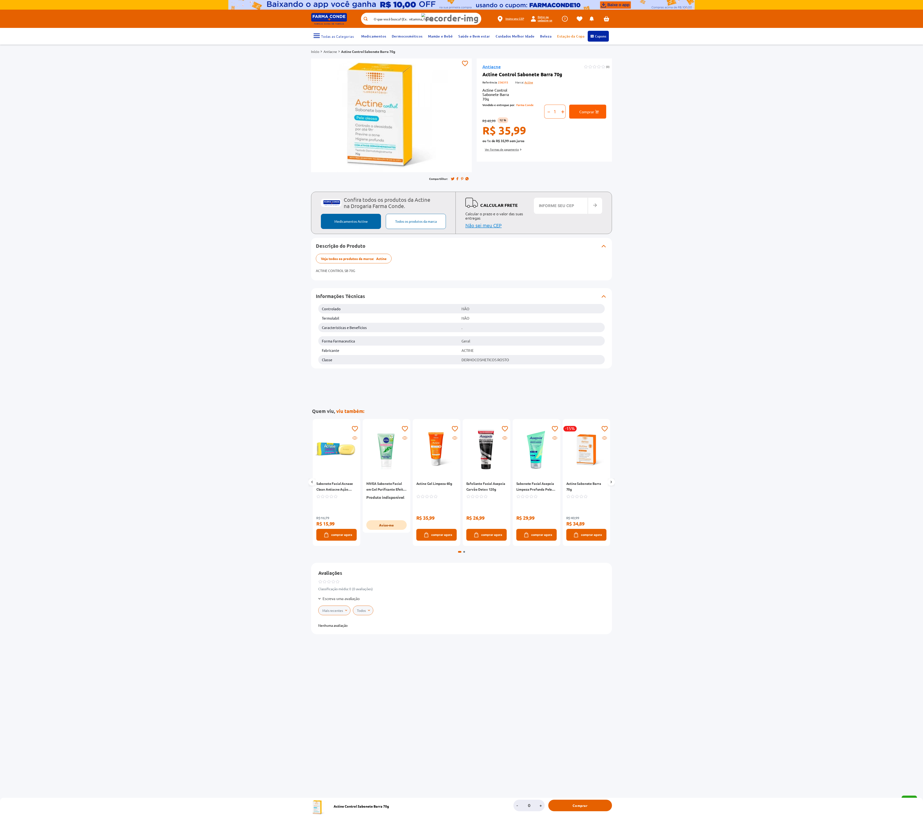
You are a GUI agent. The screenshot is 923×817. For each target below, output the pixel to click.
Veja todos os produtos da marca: (354, 258)
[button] (450, 18)
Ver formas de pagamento (502, 149)
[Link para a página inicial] (315, 51)
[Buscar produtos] (365, 19)
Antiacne (330, 51)
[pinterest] (462, 179)
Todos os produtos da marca (416, 221)
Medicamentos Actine (351, 221)
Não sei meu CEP (483, 225)
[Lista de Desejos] (580, 19)
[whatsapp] (467, 179)
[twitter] (453, 179)
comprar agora (341, 535)
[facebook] (457, 179)
